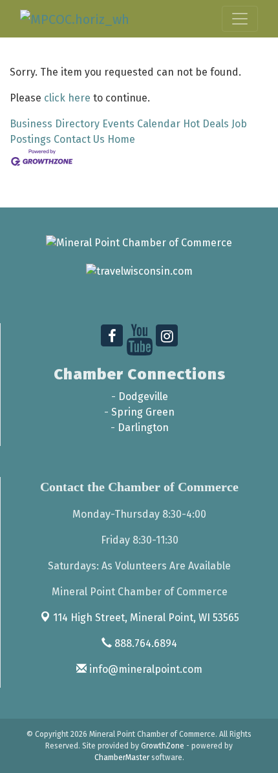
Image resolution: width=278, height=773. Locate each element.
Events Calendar (141, 124)
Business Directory (55, 124)
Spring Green (143, 412)
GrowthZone (162, 745)
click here (67, 98)
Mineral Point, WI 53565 (146, 617)
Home (121, 139)
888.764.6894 (144, 643)
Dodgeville (143, 396)
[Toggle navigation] (240, 19)
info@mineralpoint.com (144, 669)
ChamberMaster (121, 757)
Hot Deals (206, 124)
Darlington (143, 427)
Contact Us (79, 139)
